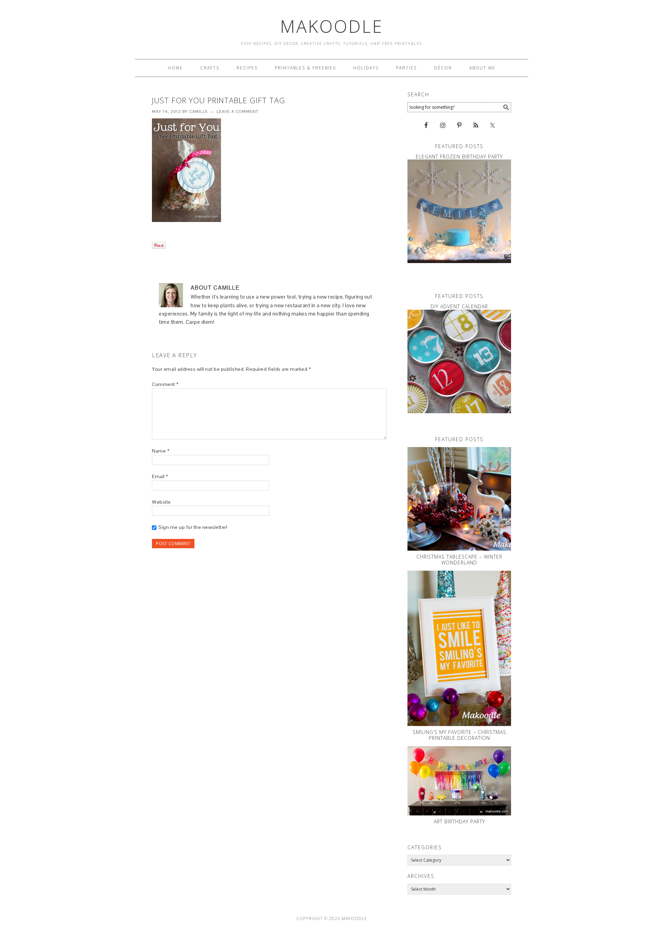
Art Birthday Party (459, 821)
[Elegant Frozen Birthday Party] (459, 211)
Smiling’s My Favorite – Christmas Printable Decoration (459, 735)
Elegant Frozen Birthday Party (459, 156)
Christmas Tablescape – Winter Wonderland (459, 559)
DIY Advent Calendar (459, 306)
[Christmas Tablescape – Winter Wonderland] (459, 499)
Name (160, 451)
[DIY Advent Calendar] (459, 361)
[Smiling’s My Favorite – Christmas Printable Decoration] (459, 648)
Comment (165, 384)
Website (161, 502)
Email (160, 476)
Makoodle (331, 26)
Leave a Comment (238, 111)
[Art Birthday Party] (459, 780)
